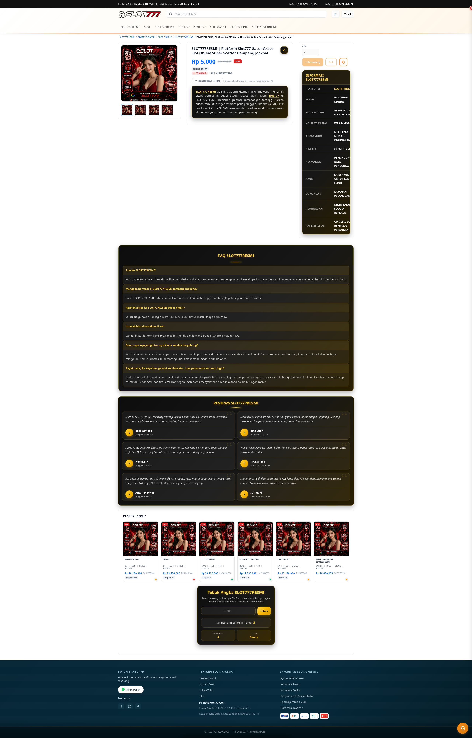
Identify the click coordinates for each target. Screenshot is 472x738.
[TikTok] (138, 706)
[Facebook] (121, 706)
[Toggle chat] (462, 728)
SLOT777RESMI (130, 27)
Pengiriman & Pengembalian (297, 696)
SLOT (147, 27)
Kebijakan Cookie (291, 690)
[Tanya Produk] (343, 62)
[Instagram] (129, 706)
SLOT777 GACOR (146, 37)
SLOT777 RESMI (164, 27)
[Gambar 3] (154, 110)
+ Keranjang (312, 62)
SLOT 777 (200, 27)
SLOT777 (184, 27)
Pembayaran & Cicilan (293, 702)
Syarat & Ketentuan (292, 678)
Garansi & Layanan (292, 708)
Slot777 (274, 95)
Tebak (264, 610)
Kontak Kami (206, 684)
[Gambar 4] (167, 110)
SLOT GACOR (218, 27)
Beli (331, 62)
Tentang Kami (207, 678)
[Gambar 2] (140, 110)
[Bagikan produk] (284, 50)
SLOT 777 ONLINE (184, 37)
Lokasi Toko (206, 690)
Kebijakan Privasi (290, 684)
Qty (304, 46)
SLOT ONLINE (239, 27)
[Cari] (171, 14)
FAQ (201, 696)
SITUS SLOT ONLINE (264, 27)
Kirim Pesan (133, 689)
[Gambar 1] (127, 110)
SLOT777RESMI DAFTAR (303, 4)
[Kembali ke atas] (464, 719)
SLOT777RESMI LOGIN (339, 4)
